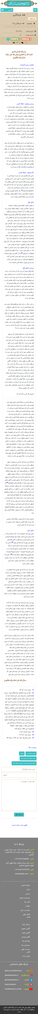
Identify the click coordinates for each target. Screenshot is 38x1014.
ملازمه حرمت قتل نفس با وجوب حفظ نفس (24, 763)
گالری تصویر (25, 928)
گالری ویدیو (26, 937)
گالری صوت (26, 932)
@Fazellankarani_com (13, 989)
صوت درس (15, 39)
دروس (27, 893)
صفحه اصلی (25, 885)
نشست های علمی (25, 950)
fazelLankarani (10, 984)
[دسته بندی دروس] (8, 39)
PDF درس (25, 39)
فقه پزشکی (19, 26)
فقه (34, 26)
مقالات (27, 906)
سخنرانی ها (26, 945)
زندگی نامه (26, 924)
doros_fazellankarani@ (13, 970)
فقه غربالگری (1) (9, 26)
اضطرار (22, 753)
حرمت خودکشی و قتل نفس (28, 758)
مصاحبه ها (26, 941)
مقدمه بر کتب (25, 910)
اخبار (28, 889)
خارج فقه (28, 26)
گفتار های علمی (26, 915)
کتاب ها (27, 902)
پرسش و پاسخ (25, 897)
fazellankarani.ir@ (11, 975)
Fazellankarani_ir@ (12, 979)
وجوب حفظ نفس (30, 753)
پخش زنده (26, 956)
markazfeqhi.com (21, 873)
